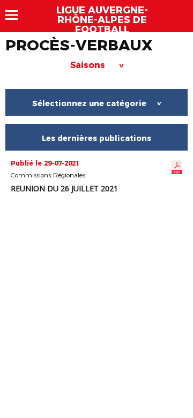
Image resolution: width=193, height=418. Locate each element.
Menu (16, 15)
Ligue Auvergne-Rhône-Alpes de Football (102, 19)
